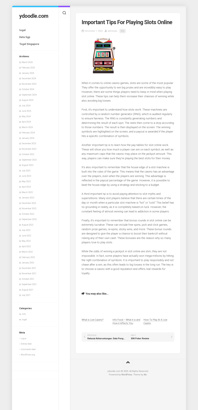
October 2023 (28, 154)
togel (22, 30)
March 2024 (27, 127)
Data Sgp (24, 37)
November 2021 (29, 273)
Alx (145, 374)
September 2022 (29, 219)
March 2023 (27, 192)
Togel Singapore (29, 44)
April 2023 (26, 187)
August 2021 (27, 290)
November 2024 (29, 84)
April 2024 (26, 122)
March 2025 (27, 62)
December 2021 (29, 268)
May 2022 (26, 241)
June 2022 (26, 235)
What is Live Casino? (92, 319)
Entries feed (26, 344)
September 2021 (29, 284)
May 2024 (26, 116)
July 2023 (26, 170)
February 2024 (28, 132)
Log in (23, 338)
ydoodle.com (33, 16)
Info (24, 314)
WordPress (126, 374)
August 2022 (27, 225)
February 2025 (28, 67)
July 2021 (26, 295)
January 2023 (28, 197)
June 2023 (26, 176)
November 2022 (29, 208)
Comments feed (28, 349)
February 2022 (28, 257)
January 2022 (28, 262)
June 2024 (26, 111)
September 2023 (29, 160)
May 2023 (26, 181)
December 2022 (29, 203)
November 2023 (29, 149)
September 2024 (29, 95)
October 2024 (28, 89)
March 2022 (27, 252)
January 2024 (28, 138)
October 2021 (28, 279)
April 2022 (26, 246)
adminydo (112, 31)
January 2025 (28, 73)
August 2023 (27, 165)
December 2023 (29, 143)
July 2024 (26, 105)
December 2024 (29, 78)
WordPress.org (28, 355)
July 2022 (26, 230)
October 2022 (28, 214)
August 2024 (27, 100)
